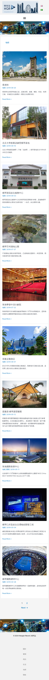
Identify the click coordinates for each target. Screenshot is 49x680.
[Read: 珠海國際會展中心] (24, 450)
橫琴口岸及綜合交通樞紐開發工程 (18, 524)
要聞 (7, 469)
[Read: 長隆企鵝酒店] (24, 341)
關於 (24, 649)
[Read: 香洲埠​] (24, 66)
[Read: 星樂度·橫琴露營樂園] (24, 394)
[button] (24, 18)
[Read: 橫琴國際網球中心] (24, 561)
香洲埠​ (5, 85)
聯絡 (24, 675)
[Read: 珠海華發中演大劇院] (24, 284)
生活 (24, 664)
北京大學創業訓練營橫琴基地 (16, 143)
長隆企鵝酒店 (8, 359)
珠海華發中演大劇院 (11, 304)
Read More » (6, 99)
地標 (3, 88)
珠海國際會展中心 (10, 466)
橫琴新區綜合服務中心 (12, 193)
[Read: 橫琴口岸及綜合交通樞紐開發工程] (24, 504)
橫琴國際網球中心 (10, 579)
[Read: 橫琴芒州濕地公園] (24, 228)
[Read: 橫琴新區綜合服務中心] (24, 177)
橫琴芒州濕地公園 (10, 246)
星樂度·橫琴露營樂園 (12, 411)
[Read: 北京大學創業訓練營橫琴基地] (24, 123)
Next (24, 608)
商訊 (24, 659)
